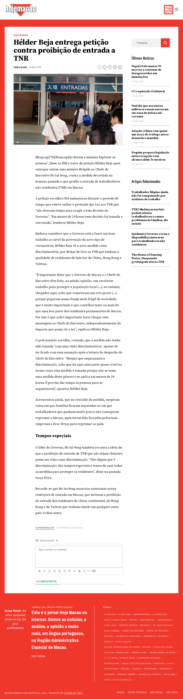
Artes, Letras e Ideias (115, 620)
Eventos (108, 642)
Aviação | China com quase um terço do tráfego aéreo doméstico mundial (150, 134)
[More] (120, 67)
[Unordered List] (64, 571)
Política (136, 669)
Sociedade (21, 35)
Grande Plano (139, 653)
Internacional (111, 663)
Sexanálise (165, 669)
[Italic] (44, 571)
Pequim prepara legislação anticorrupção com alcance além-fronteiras (150, 156)
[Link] (79, 571)
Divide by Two (73, 693)
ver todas (38, 656)
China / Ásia (110, 625)
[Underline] (49, 571)
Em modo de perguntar (129, 636)
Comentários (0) (44, 527)
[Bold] (39, 571)
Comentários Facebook (69, 527)
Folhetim (108, 653)
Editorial (109, 636)
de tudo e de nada (162, 625)
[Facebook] (99, 67)
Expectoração (123, 642)
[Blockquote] (69, 571)
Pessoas (125, 669)
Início (120, 692)
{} (84, 570)
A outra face (160, 614)
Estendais (163, 636)
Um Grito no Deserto (149, 674)
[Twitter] (104, 67)
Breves (133, 620)
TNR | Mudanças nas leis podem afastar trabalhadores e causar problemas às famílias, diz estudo (150, 217)
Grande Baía (122, 653)
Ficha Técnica (137, 692)
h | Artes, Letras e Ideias (121, 658)
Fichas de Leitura (163, 647)
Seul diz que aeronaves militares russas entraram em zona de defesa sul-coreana (150, 111)
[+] (90, 570)
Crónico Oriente (128, 625)
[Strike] (54, 571)
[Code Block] (74, 571)
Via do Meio (169, 674)
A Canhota (109, 614)
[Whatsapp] (115, 67)
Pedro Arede (20, 67)
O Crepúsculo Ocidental (148, 91)
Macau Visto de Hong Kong (136, 663)
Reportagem (150, 669)
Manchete (159, 663)
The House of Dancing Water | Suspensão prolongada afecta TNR (148, 258)
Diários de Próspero (133, 631)
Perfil (171, 663)
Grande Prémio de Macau (163, 653)
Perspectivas (111, 669)
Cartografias (147, 620)
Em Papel (172, 692)
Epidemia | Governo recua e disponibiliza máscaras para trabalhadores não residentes (150, 239)
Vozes (107, 680)
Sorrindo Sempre (126, 674)
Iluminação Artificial (149, 658)
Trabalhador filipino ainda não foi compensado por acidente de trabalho (150, 195)
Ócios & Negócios (122, 680)
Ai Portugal (124, 614)
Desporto (145, 625)
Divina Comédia (112, 631)
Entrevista (149, 636)
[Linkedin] (110, 67)
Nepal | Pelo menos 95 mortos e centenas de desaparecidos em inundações (146, 71)
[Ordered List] (59, 571)
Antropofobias (142, 614)
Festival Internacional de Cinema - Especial (127, 647)
